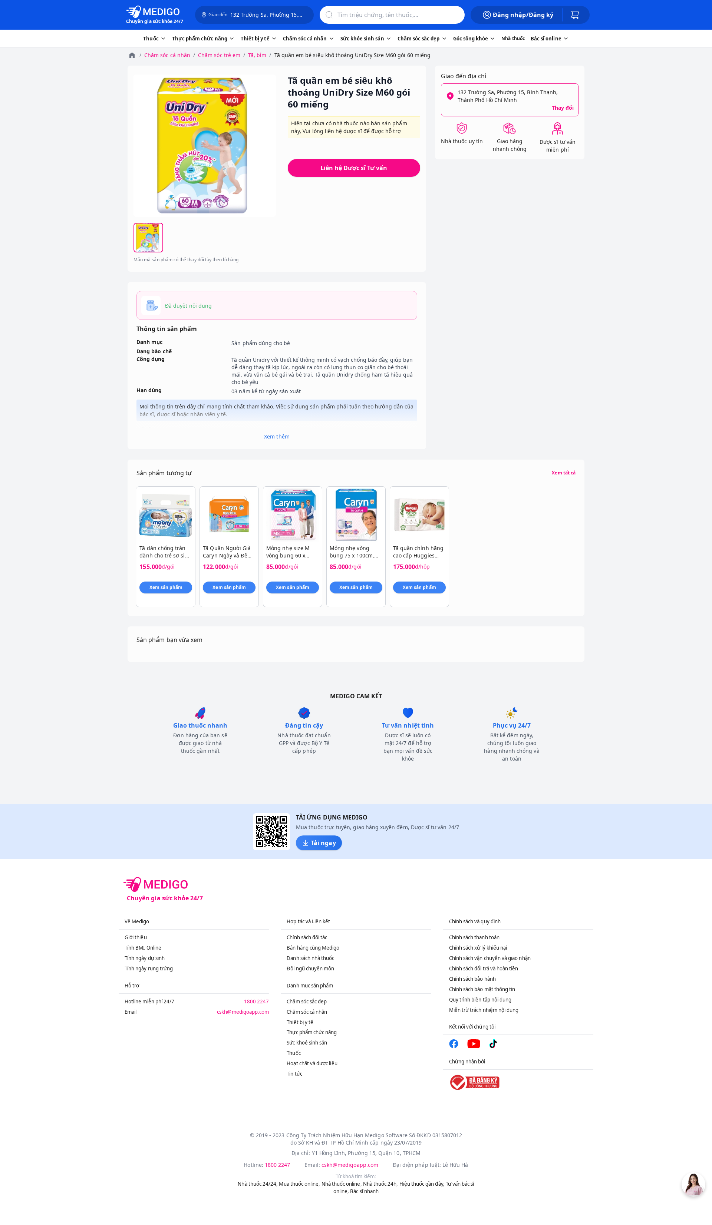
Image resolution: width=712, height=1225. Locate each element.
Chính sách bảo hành (472, 979)
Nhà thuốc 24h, (380, 1184)
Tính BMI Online (143, 947)
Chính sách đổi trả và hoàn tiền (483, 968)
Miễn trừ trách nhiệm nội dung (484, 1010)
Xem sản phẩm (166, 587)
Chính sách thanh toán (474, 937)
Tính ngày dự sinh (145, 958)
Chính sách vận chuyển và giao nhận (490, 958)
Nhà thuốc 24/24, (258, 1184)
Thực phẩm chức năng (312, 1032)
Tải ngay (323, 843)
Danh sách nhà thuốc (310, 958)
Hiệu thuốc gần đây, (422, 1184)
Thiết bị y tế (300, 1022)
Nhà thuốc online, (342, 1184)
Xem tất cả (564, 473)
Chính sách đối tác (307, 937)
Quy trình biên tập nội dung (480, 999)
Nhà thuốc (513, 38)
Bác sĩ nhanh (364, 1191)
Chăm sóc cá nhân (167, 55)
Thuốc (293, 1053)
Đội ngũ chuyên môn (310, 968)
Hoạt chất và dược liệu (312, 1063)
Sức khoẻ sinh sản (307, 1042)
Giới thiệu (136, 937)
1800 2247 (256, 1001)
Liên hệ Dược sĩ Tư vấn (353, 168)
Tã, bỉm (257, 55)
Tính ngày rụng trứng (149, 968)
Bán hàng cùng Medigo (313, 947)
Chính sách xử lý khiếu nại (478, 947)
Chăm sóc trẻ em (219, 55)
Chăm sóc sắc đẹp (307, 1001)
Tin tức (294, 1073)
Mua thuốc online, (299, 1184)
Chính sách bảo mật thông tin (482, 989)
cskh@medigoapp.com (243, 1012)
